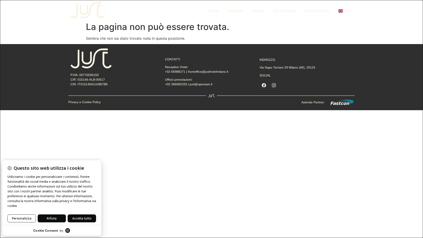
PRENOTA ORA (317, 11)
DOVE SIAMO (284, 11)
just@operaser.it (201, 84)
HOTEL (213, 11)
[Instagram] (273, 85)
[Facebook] (264, 85)
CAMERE (235, 11)
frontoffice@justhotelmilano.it (208, 71)
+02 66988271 (175, 71)
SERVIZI (258, 11)
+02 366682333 (176, 84)
